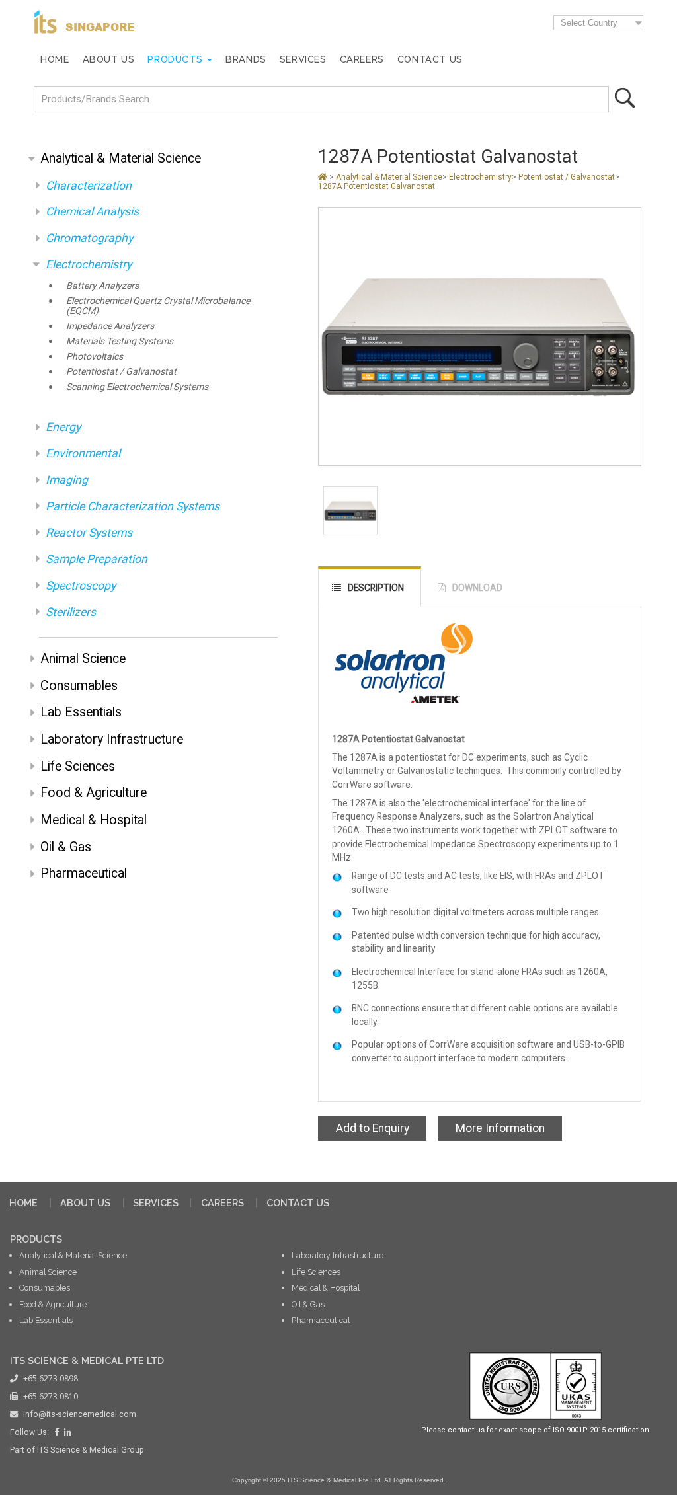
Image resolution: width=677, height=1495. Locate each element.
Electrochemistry (89, 264)
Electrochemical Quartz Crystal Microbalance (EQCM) (158, 306)
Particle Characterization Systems (132, 506)
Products (174, 59)
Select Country (589, 23)
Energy (63, 427)
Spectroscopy (81, 585)
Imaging (67, 479)
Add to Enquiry (372, 1128)
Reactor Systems (89, 532)
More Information (500, 1128)
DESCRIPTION (376, 587)
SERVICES (156, 1202)
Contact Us (430, 59)
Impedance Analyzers (110, 326)
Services (303, 59)
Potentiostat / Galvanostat (121, 372)
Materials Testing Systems (119, 341)
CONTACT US (297, 1202)
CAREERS (222, 1202)
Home (54, 59)
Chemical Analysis (92, 211)
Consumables (79, 685)
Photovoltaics (94, 357)
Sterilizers (71, 612)
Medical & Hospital (93, 819)
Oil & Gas (65, 847)
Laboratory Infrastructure (111, 739)
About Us (109, 59)
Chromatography (89, 238)
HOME (23, 1202)
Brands (245, 59)
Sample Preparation (96, 559)
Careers (362, 59)
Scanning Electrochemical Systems (137, 387)
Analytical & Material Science (120, 158)
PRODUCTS (36, 1239)
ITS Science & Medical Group (90, 1450)
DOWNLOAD (477, 587)
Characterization (89, 185)
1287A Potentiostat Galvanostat (376, 186)
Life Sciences (77, 766)
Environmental (83, 453)
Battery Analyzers (102, 286)
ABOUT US (85, 1202)
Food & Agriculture (93, 792)
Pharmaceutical (83, 873)
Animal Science (83, 658)
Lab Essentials (81, 712)
